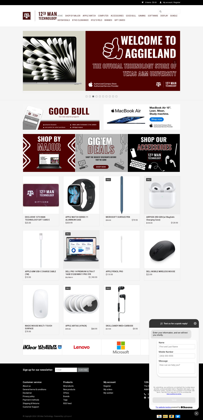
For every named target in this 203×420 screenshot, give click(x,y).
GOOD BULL (131, 16)
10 (116, 96)
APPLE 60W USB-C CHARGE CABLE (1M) (40, 272)
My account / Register (171, 2)
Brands (108, 20)
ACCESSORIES (117, 16)
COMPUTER (103, 16)
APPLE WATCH (89, 16)
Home (60, 16)
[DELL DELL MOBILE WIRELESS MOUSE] (162, 249)
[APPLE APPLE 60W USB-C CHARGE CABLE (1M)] (41, 249)
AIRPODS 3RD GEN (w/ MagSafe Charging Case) (160, 218)
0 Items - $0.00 (151, 2)
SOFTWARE (153, 16)
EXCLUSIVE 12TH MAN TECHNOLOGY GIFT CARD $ (37, 218)
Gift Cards (119, 20)
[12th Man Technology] (40, 16)
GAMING (142, 16)
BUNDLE (173, 16)
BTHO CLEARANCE (80, 20)
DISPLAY (164, 16)
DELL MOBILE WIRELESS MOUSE (160, 271)
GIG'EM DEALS (63, 20)
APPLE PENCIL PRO (114, 271)
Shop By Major (72, 16)
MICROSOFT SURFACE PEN (118, 217)
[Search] (160, 11)
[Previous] (28, 62)
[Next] (175, 62)
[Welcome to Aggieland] (101, 61)
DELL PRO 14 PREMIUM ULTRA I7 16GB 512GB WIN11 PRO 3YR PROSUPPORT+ (80, 273)
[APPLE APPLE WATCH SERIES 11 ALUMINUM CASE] (81, 195)
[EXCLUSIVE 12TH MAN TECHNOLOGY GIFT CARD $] (41, 195)
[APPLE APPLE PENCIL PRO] (122, 249)
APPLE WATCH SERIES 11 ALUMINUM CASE (76, 218)
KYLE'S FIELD (96, 20)
